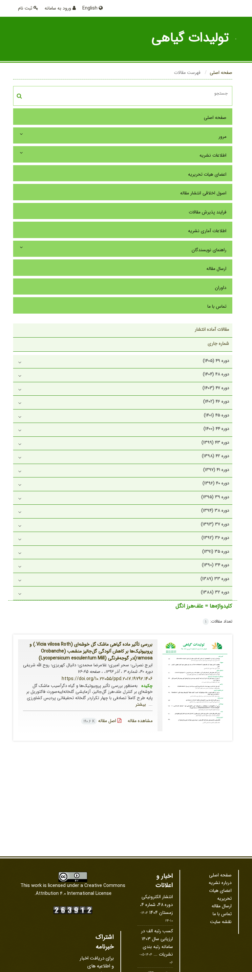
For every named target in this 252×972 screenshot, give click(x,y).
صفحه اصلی (221, 72)
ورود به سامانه (59, 8)
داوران (220, 287)
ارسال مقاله (216, 268)
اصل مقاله (100, 720)
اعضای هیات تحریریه (207, 174)
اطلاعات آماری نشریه (207, 230)
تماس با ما (216, 306)
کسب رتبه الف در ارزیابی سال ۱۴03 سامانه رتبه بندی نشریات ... (157, 942)
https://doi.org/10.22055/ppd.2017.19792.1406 (107, 678)
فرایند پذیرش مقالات (207, 212)
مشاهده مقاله (140, 720)
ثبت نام (25, 8)
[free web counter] (73, 909)
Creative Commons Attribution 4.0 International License (81, 889)
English (90, 8)
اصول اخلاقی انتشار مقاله (203, 193)
